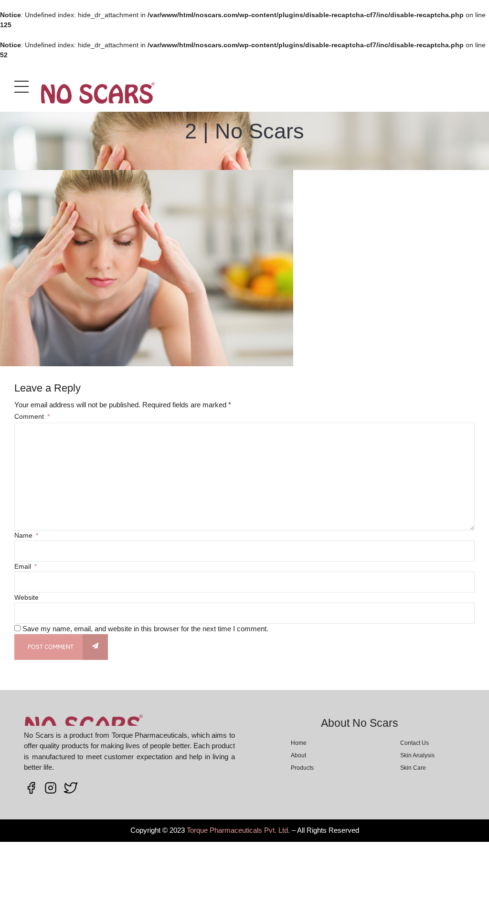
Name (26, 535)
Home (299, 743)
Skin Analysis (417, 755)
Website (26, 597)
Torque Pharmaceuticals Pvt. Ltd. (238, 830)
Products (302, 767)
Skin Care (413, 767)
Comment (32, 416)
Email (25, 566)
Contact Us (414, 743)
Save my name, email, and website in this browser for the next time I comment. (145, 629)
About (298, 755)
